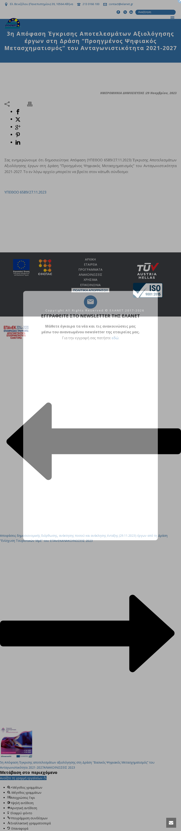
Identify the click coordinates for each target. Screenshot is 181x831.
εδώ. (115, 337)
